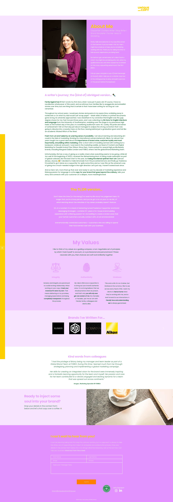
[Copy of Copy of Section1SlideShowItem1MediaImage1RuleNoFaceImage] (88, 384)
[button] (2, 248)
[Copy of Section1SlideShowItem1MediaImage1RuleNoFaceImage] (86, 384)
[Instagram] (116, 490)
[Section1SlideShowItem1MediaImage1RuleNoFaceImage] (84, 384)
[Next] (163, 328)
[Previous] (9, 328)
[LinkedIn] (120, 490)
